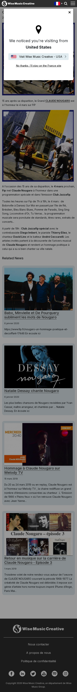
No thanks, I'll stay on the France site (69, 12)
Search (65, 3)
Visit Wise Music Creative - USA (40, 56)
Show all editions (58, 4)
